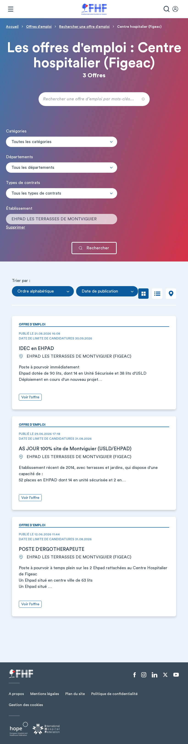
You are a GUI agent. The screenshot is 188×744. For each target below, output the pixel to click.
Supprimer (15, 227)
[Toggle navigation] (10, 9)
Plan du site (75, 694)
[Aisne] (62, 171)
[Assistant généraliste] (62, 197)
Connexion (177, 9)
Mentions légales (44, 694)
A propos (16, 694)
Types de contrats (23, 183)
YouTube (176, 675)
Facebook (134, 675)
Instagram (143, 675)
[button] (61, 142)
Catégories (16, 131)
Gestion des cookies (26, 705)
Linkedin (154, 675)
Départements (19, 157)
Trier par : (21, 281)
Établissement (19, 208)
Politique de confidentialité (114, 694)
